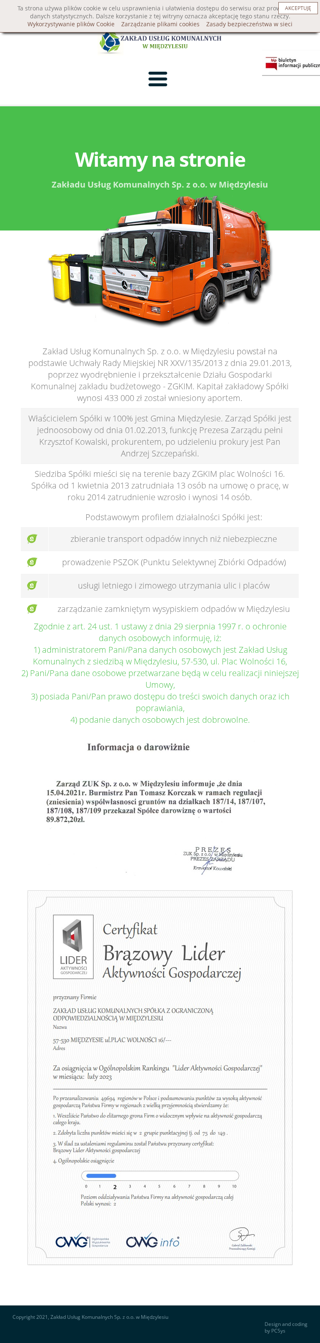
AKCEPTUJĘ (298, 8)
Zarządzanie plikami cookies (160, 24)
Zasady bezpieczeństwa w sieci (249, 24)
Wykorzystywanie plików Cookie (71, 24)
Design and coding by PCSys (286, 1328)
